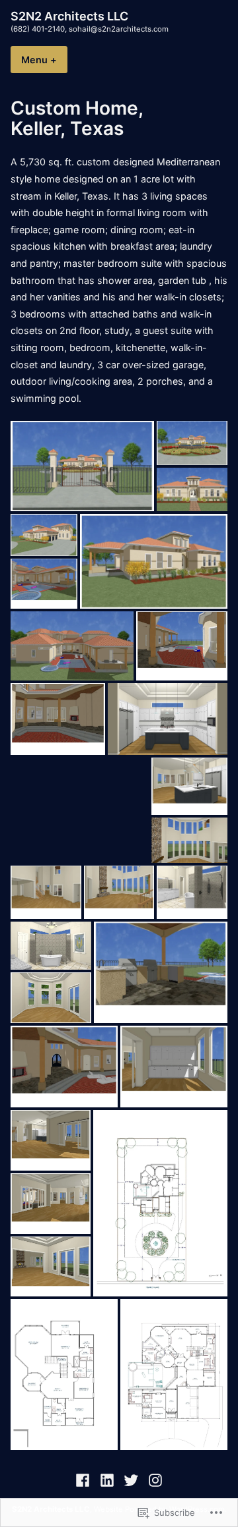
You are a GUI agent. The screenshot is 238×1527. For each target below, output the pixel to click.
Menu (44, 59)
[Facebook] (84, 1480)
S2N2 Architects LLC (69, 16)
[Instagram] (153, 1480)
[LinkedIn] (107, 1480)
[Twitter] (131, 1480)
